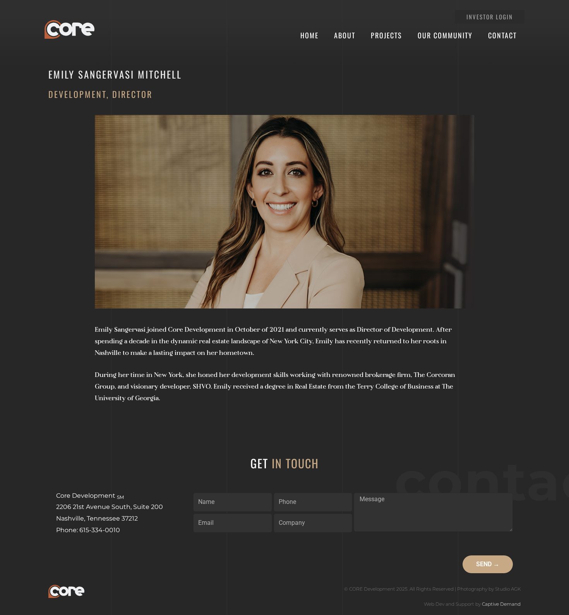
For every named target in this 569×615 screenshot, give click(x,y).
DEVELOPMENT (77, 94)
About (344, 35)
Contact (502, 35)
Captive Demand (501, 604)
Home (309, 35)
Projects (386, 35)
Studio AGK (508, 589)
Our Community (445, 35)
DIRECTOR (132, 94)
